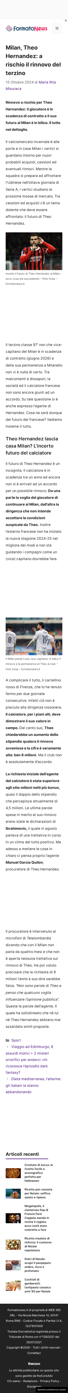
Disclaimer (34, 1386)
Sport (16, 1040)
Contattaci (34, 1353)
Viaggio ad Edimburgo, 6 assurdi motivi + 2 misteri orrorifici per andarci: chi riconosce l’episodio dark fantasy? (29, 1060)
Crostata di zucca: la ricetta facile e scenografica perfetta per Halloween (39, 1173)
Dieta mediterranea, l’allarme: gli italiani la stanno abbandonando (33, 1085)
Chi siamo (13, 1381)
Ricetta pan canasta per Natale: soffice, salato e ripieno (38, 1193)
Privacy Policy (49, 1381)
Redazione (30, 1381)
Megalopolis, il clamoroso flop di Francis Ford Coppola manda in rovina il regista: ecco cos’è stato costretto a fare (37, 1218)
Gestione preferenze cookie (51, 1389)
